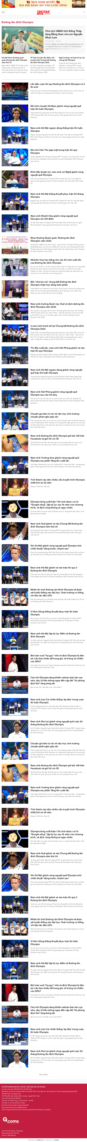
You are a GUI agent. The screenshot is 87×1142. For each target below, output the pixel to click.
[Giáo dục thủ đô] (43, 12)
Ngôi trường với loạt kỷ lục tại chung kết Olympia (72, 58)
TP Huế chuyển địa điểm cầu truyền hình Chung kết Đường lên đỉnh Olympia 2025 (43, 60)
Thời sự (58, 41)
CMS (40, 1140)
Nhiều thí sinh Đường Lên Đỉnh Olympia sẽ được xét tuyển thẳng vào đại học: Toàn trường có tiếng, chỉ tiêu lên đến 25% (57, 592)
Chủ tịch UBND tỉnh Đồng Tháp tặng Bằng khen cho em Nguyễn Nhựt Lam (63, 34)
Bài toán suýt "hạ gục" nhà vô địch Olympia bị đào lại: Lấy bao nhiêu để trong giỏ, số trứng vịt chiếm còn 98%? (57, 658)
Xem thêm (43, 1074)
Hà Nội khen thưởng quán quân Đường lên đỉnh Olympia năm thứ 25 (14, 60)
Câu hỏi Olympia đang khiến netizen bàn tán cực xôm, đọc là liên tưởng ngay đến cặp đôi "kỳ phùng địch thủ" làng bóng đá (57, 680)
